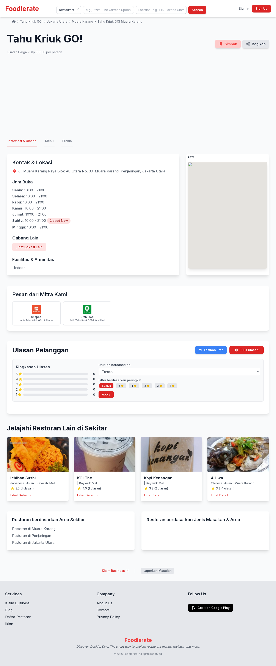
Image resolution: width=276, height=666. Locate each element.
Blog (9, 610)
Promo (67, 141)
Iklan (9, 624)
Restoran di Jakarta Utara (33, 542)
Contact (103, 610)
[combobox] (108, 10)
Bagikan (259, 44)
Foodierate (22, 9)
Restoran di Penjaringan (31, 535)
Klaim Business (17, 603)
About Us (104, 603)
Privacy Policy (108, 617)
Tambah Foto (213, 350)
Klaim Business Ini (115, 570)
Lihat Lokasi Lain (29, 247)
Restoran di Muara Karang (33, 529)
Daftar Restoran (18, 617)
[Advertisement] (138, 95)
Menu (49, 141)
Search (197, 10)
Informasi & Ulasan (22, 141)
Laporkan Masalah (157, 570)
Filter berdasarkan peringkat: (120, 380)
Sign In (244, 8)
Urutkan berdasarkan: (115, 365)
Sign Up (261, 8)
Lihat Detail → (20, 495)
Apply (106, 394)
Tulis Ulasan (249, 350)
